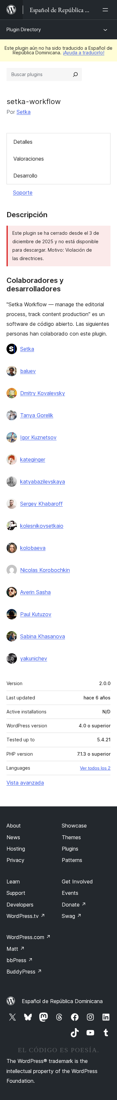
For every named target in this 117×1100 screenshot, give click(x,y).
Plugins (70, 848)
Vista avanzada (25, 782)
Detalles (22, 142)
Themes (71, 837)
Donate (74, 904)
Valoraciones (28, 158)
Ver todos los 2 (95, 768)
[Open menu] (106, 10)
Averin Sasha (35, 592)
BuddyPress (24, 971)
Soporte (22, 192)
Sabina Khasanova (42, 636)
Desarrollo (25, 175)
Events (70, 893)
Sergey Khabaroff (41, 503)
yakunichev (33, 658)
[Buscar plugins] (75, 74)
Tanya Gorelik (36, 415)
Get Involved (77, 881)
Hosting (15, 848)
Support (15, 893)
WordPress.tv (25, 916)
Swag (72, 916)
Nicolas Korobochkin (45, 570)
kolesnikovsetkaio (41, 526)
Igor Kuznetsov (38, 437)
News (13, 837)
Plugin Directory (23, 29)
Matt (15, 949)
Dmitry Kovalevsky (42, 393)
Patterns (72, 860)
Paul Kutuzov (35, 614)
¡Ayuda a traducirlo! (83, 52)
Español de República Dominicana (62, 1001)
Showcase (74, 825)
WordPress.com (28, 937)
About (13, 825)
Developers (19, 904)
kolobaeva (33, 548)
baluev (28, 371)
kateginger (32, 459)
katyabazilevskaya (42, 481)
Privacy (15, 860)
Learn (13, 881)
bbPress (19, 960)
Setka (24, 112)
